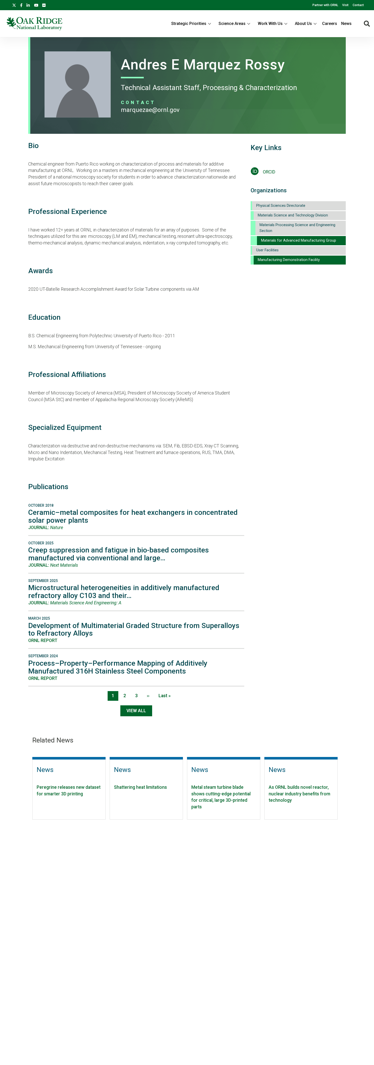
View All (136, 710)
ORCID (269, 171)
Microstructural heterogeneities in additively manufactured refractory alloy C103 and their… (123, 591)
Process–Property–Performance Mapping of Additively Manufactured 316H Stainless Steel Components (117, 667)
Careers (329, 23)
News (346, 23)
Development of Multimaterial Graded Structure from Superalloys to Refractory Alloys (133, 629)
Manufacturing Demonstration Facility (289, 260)
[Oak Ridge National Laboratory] (34, 23)
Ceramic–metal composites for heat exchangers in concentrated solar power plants (133, 516)
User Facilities (267, 250)
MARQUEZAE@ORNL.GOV (150, 109)
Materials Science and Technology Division (293, 215)
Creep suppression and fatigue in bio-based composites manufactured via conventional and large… (118, 554)
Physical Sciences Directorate (280, 205)
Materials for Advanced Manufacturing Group (298, 240)
